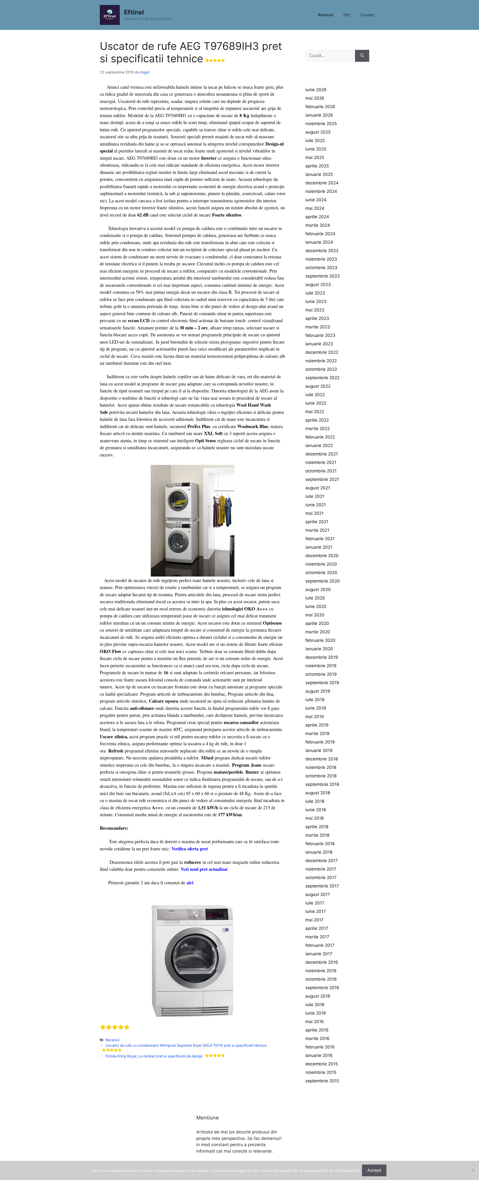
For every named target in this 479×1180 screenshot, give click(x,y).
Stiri (347, 14)
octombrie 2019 (321, 674)
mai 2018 (314, 818)
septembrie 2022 (322, 377)
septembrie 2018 (322, 784)
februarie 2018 (320, 843)
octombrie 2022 (321, 369)
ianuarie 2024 (319, 242)
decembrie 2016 (321, 962)
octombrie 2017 (321, 877)
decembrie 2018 (321, 758)
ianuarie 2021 (318, 547)
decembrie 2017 (321, 860)
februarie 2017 (320, 945)
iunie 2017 (315, 911)
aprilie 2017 (316, 928)
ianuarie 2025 (319, 174)
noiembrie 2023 (321, 259)
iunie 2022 (315, 403)
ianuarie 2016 (319, 1055)
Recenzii (325, 14)
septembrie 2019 (322, 682)
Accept (374, 1170)
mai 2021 (314, 513)
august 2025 (318, 132)
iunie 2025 (315, 149)
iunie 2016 (315, 1013)
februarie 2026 (320, 106)
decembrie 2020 (322, 555)
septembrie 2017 (322, 886)
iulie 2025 (315, 140)
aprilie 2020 (317, 623)
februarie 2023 (320, 335)
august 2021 (317, 487)
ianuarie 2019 (319, 750)
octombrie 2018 (321, 775)
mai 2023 (314, 309)
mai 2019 (314, 716)
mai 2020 (314, 614)
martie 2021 (317, 530)
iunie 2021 (315, 504)
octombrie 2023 (321, 267)
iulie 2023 (315, 293)
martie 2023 (317, 326)
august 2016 (317, 996)
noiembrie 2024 (321, 191)
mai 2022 (314, 411)
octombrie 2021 (321, 470)
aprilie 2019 (317, 725)
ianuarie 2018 (318, 852)
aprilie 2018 (316, 826)
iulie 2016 (315, 1004)
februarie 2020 (320, 640)
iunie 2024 (316, 199)
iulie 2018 (314, 801)
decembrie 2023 (322, 250)
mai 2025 (314, 157)
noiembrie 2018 (320, 767)
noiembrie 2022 (321, 360)
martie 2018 (317, 835)
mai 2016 (314, 1021)
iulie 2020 (315, 597)
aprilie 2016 (317, 1030)
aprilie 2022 (317, 420)
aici (190, 882)
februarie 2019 (320, 741)
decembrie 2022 (321, 352)
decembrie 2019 (321, 657)
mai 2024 (314, 208)
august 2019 (317, 691)
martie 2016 (317, 1038)
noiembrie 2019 (321, 665)
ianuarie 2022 (319, 445)
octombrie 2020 (321, 572)
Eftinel (134, 12)
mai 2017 (314, 919)
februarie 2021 (320, 538)
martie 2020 (317, 631)
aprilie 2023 (317, 318)
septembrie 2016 (322, 987)
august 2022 (318, 386)
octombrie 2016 (321, 979)
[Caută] (362, 56)
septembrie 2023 (322, 276)
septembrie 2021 (322, 479)
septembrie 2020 (322, 581)
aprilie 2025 (317, 165)
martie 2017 (317, 936)
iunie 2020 (316, 606)
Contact (367, 14)
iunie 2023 (316, 301)
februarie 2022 (320, 437)
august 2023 (318, 284)
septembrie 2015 (322, 1080)
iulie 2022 (315, 394)
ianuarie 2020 (319, 648)
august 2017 (317, 894)
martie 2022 (317, 428)
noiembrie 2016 (321, 970)
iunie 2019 (315, 708)
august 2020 (318, 589)
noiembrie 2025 (321, 123)
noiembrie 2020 (321, 564)
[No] (472, 1170)
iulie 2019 (315, 699)
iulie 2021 (314, 496)
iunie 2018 (315, 809)
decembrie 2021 (321, 453)
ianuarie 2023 (319, 343)
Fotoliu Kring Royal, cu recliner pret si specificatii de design (154, 1056)
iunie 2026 (316, 89)
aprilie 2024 (317, 216)
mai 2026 (314, 98)
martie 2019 (317, 733)
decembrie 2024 (322, 182)
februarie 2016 (320, 1046)
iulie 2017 (314, 902)
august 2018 (317, 792)
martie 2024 (317, 225)
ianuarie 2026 (319, 115)
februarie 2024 (320, 233)
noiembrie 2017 (320, 869)
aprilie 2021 (316, 521)
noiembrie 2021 (320, 462)
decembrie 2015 (321, 1063)
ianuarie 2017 (318, 953)
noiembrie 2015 (320, 1072)
